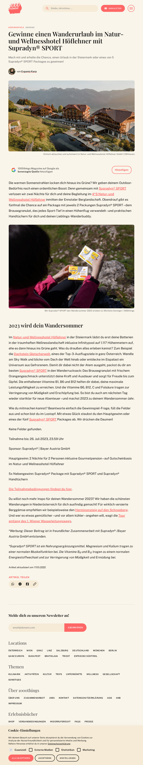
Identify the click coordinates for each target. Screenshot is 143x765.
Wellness (92, 674)
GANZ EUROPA (16, 656)
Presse (89, 721)
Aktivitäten (32, 674)
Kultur (47, 674)
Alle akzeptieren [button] (21, 758)
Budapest (34, 656)
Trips (59, 674)
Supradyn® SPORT (112, 188)
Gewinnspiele (16, 27)
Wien (29, 650)
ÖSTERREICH (15, 650)
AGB (109, 698)
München (98, 650)
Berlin (113, 650)
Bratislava (51, 656)
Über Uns (14, 698)
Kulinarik (14, 674)
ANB (118, 698)
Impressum (15, 703)
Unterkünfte (74, 674)
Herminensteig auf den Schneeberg (101, 510)
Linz (49, 650)
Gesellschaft (111, 674)
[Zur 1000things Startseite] (15, 8)
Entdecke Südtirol (85, 656)
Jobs (52, 698)
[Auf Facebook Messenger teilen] (20, 584)
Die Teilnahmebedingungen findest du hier (40, 489)
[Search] (46, 8)
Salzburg (62, 650)
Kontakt (64, 698)
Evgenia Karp (29, 71)
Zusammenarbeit (34, 698)
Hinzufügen (121, 169)
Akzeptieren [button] (44, 758)
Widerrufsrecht (60, 721)
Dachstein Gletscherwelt (32, 354)
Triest (66, 656)
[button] (35, 584)
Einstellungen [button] (68, 758)
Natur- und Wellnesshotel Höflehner (39, 337)
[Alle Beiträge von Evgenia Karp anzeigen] (11, 71)
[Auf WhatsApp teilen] (12, 584)
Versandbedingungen (32, 721)
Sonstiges (14, 680)
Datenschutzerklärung (88, 698)
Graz (40, 650)
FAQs (77, 721)
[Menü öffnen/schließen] (131, 8)
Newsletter (115, 8)
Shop (11, 721)
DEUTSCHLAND (80, 650)
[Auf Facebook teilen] (27, 584)
